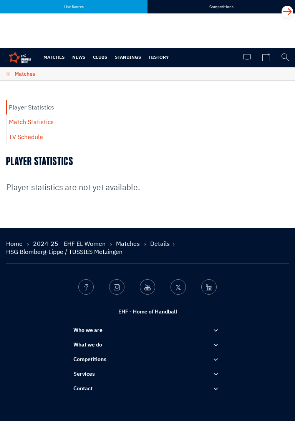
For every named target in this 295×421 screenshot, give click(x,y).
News (78, 57)
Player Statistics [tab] (31, 107)
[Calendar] (266, 57)
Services (84, 373)
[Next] (287, 11)
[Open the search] (285, 57)
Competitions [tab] (221, 6)
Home (15, 243)
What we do (87, 344)
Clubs (100, 57)
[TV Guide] (247, 57)
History (159, 57)
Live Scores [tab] (74, 6)
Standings (128, 57)
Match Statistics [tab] (31, 122)
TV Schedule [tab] (26, 137)
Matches (54, 57)
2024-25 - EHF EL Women (70, 243)
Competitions (89, 359)
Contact (83, 388)
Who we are (88, 330)
